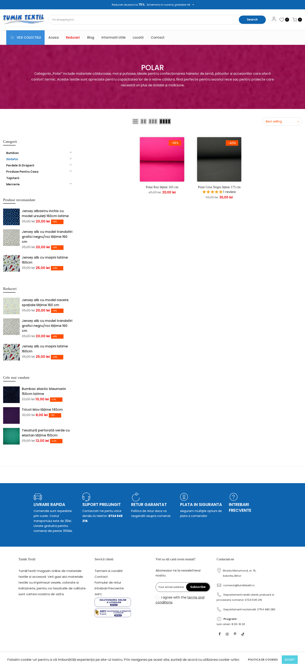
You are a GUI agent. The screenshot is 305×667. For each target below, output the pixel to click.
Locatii (138, 37)
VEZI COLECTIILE (29, 37)
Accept (290, 659)
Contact (158, 37)
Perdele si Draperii (20, 165)
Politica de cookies (263, 660)
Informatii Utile (113, 37)
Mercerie (13, 184)
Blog (90, 37)
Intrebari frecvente (240, 507)
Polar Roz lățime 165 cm (162, 187)
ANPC (98, 594)
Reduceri (73, 37)
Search (252, 19)
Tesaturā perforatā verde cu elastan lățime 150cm (46, 433)
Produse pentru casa (22, 172)
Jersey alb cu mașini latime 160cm (45, 260)
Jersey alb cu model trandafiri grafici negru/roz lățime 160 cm (47, 236)
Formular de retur (108, 582)
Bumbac (12, 153)
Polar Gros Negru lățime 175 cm (219, 187)
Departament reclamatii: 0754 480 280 (249, 609)
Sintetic (12, 159)
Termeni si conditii (108, 571)
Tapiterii (12, 178)
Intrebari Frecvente (109, 588)
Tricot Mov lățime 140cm (42, 409)
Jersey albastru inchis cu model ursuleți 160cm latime (45, 213)
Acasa (53, 37)
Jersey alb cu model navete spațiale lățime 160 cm (45, 302)
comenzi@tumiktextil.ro (239, 585)
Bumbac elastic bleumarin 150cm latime (44, 391)
